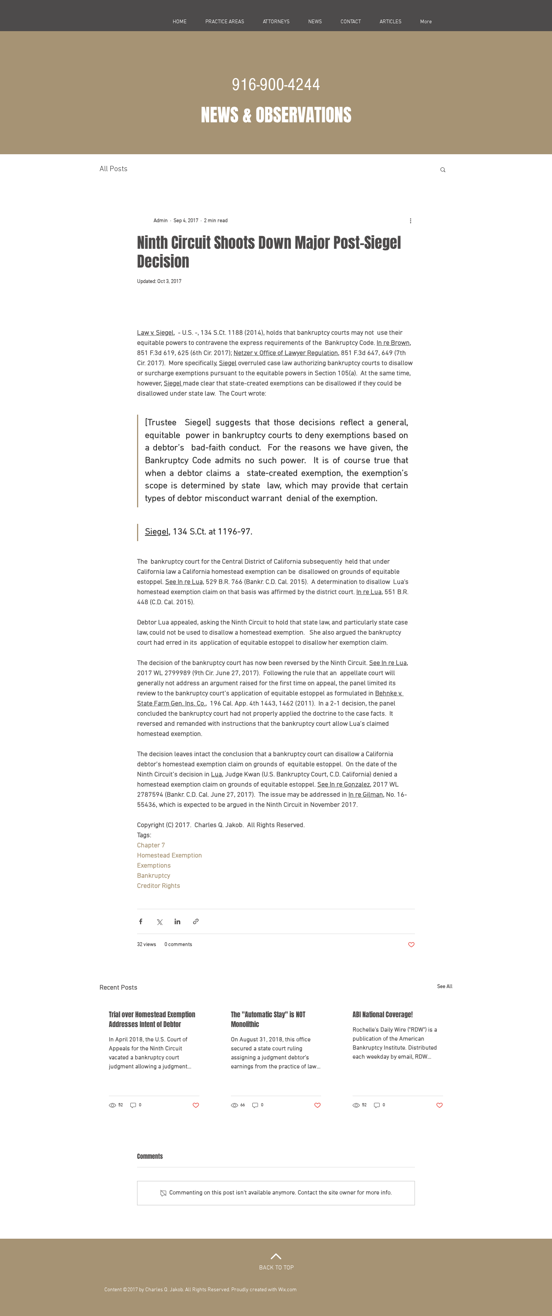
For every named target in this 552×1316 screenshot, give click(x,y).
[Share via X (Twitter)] (159, 921)
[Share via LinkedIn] (177, 921)
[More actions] (410, 220)
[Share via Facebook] (140, 921)
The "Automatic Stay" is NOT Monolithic (268, 1019)
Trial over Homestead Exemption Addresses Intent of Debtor (152, 1019)
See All (444, 987)
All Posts (114, 169)
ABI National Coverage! (383, 1015)
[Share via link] (195, 921)
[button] (442, 169)
